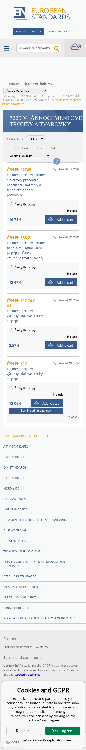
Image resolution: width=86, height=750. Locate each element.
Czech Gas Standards (19, 576)
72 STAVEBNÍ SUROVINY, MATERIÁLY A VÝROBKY (40, 98)
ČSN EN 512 (25, 371)
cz (65, 31)
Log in (20, 31)
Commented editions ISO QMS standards (35, 520)
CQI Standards (14, 541)
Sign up (36, 31)
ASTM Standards (16, 446)
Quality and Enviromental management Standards (35, 564)
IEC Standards (14, 478)
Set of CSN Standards (20, 597)
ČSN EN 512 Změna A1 (25, 310)
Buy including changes (36, 410)
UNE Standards (15, 509)
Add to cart (65, 219)
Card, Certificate (16, 608)
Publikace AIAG (14, 530)
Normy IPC (11, 488)
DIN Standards (14, 467)
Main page (10, 96)
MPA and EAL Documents (22, 587)
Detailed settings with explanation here (43, 740)
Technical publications (22, 551)
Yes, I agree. (62, 731)
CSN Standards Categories (39, 96)
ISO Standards (14, 499)
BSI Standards (14, 457)
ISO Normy (41, 647)
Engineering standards (17, 647)
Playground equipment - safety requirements (39, 618)
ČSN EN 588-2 (26, 247)
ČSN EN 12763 (26, 182)
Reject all (23, 731)
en (71, 31)
